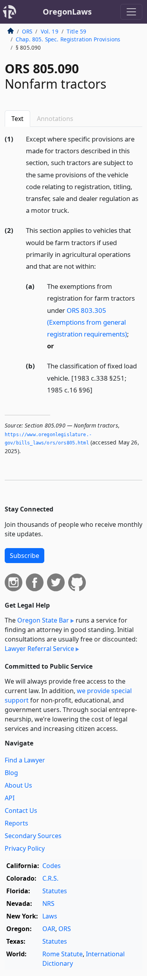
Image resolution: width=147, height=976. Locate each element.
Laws (49, 916)
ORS (27, 31)
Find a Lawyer (25, 760)
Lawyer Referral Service (39, 648)
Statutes (54, 891)
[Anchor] (74, 209)
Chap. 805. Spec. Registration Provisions (68, 39)
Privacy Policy (25, 848)
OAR (48, 928)
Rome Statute (62, 954)
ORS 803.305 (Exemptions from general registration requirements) (87, 322)
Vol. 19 (49, 31)
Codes (51, 865)
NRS (48, 903)
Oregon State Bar (43, 620)
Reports (16, 823)
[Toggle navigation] (131, 12)
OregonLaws (67, 11)
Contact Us (21, 810)
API (10, 798)
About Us (18, 785)
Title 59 (76, 31)
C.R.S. (50, 878)
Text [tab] (17, 118)
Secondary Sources (33, 835)
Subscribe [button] (24, 555)
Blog (11, 772)
